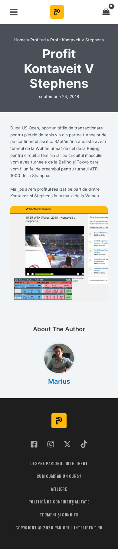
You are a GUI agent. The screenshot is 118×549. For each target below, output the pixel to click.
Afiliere (59, 489)
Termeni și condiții (59, 515)
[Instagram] (50, 444)
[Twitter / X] (67, 444)
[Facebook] (34, 444)
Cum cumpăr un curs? (59, 476)
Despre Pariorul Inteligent (59, 463)
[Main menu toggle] (13, 12)
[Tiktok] (84, 444)
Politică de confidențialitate (59, 502)
